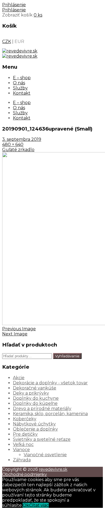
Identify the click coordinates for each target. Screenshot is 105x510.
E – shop (22, 77)
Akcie (18, 377)
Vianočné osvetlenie (45, 454)
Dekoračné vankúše (34, 388)
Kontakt (21, 93)
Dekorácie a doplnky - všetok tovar (50, 382)
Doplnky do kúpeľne (35, 403)
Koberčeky (24, 418)
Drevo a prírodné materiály (42, 408)
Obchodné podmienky (24, 474)
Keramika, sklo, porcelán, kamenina (50, 413)
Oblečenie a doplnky (35, 429)
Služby (20, 88)
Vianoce (21, 449)
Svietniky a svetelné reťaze (42, 439)
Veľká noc (23, 444)
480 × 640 (12, 144)
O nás (19, 82)
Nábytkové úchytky (34, 423)
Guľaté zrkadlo (18, 149)
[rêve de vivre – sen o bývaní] (19, 51)
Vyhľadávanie (67, 356)
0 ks (38, 15)
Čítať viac (39, 505)
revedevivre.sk (53, 469)
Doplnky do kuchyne (36, 398)
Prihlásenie (14, 4)
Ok (26, 505)
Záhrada (22, 459)
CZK (6, 41)
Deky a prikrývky (31, 393)
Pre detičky (25, 434)
